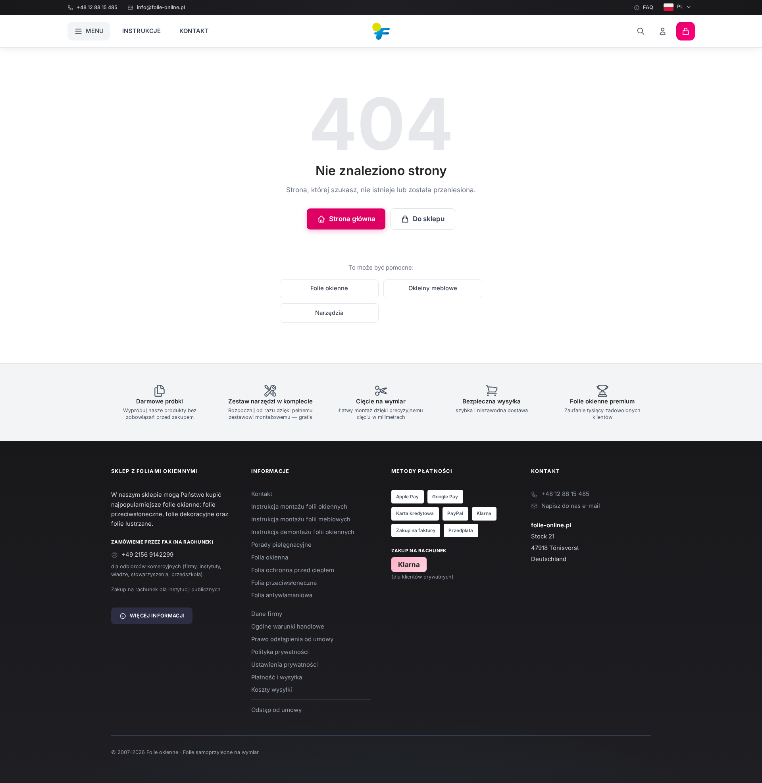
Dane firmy (266, 613)
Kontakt (194, 31)
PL (680, 7)
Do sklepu (428, 219)
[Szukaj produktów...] (640, 31)
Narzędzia (329, 312)
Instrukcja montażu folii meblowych (300, 519)
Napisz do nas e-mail (570, 505)
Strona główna (352, 219)
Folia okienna (269, 557)
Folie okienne (329, 288)
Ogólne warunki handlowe (287, 626)
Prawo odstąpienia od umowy (292, 639)
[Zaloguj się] (663, 31)
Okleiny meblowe (432, 288)
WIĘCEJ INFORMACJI (157, 616)
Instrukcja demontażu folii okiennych (302, 532)
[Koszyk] (685, 31)
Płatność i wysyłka (276, 677)
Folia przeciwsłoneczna (284, 582)
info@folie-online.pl (161, 7)
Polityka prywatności (280, 652)
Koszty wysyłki (271, 689)
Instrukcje (141, 31)
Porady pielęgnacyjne (281, 544)
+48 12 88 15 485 (97, 7)
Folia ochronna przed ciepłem (292, 570)
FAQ (648, 7)
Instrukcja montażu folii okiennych (299, 506)
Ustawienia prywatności (284, 664)
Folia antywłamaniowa (281, 595)
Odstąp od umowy (276, 710)
